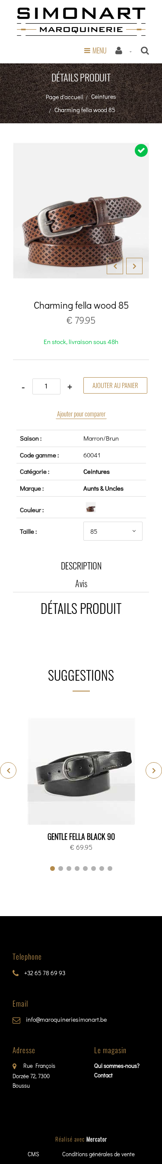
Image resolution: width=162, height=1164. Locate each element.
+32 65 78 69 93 (44, 973)
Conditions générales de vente (98, 1154)
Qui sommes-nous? (117, 1065)
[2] (60, 868)
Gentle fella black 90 (81, 836)
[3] (69, 868)
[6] (93, 868)
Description (81, 565)
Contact (103, 1075)
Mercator (96, 1139)
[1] (52, 868)
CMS (33, 1154)
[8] (110, 868)
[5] (85, 868)
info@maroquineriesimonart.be (66, 1019)
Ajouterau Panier (82, 771)
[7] (101, 868)
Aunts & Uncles (103, 488)
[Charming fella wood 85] (81, 148)
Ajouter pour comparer (81, 413)
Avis (81, 583)
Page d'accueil (64, 97)
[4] (77, 868)
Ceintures (103, 96)
